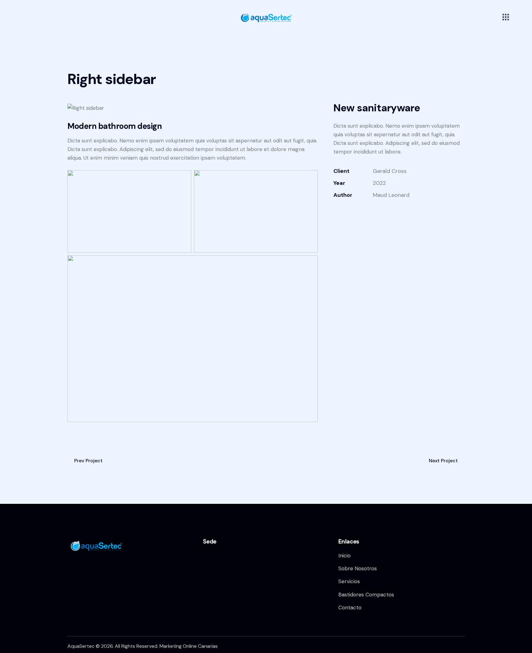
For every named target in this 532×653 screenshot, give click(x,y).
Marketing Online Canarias (188, 646)
